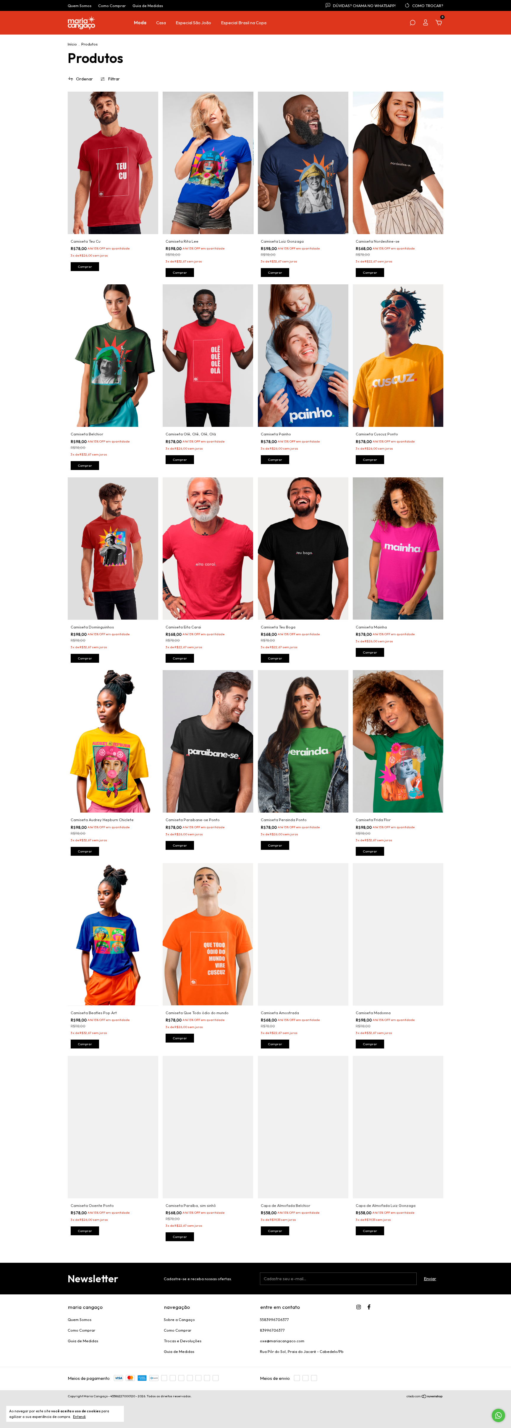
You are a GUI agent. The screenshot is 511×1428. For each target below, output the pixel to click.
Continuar (255, 90)
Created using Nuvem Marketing (255, 111)
